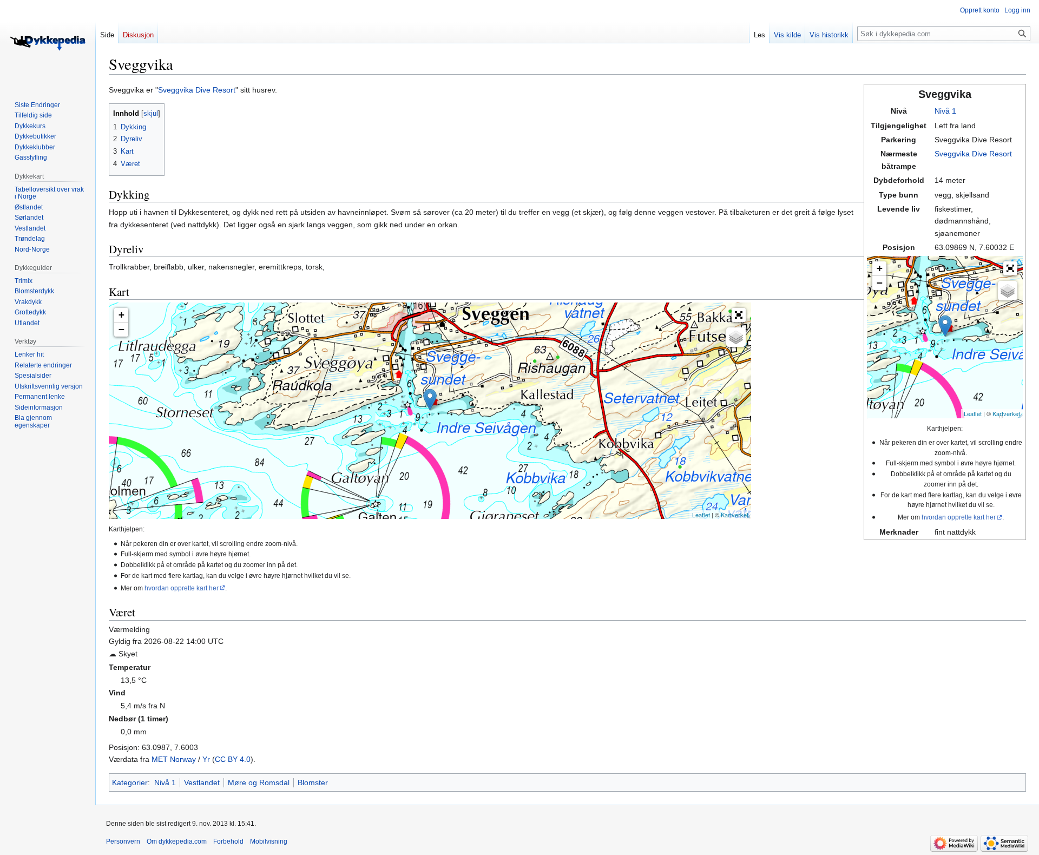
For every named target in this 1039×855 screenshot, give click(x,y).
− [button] (880, 282)
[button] (1010, 268)
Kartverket (1006, 413)
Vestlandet (202, 782)
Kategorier (130, 782)
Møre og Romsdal (259, 782)
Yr (206, 759)
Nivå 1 (945, 111)
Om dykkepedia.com (177, 841)
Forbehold (228, 841)
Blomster (313, 782)
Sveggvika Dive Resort (973, 153)
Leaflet (973, 413)
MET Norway (174, 759)
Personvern (123, 841)
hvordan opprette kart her (959, 517)
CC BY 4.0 (233, 759)
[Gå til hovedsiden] (47, 43)
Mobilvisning (268, 841)
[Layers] (1007, 290)
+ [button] (880, 268)
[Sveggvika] (945, 326)
